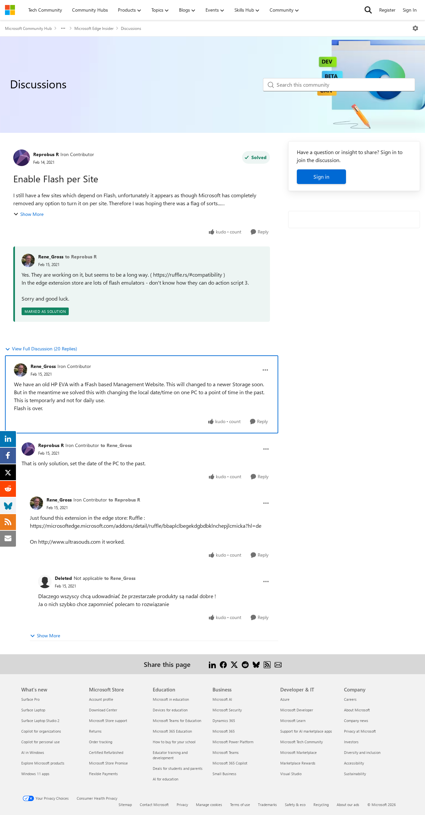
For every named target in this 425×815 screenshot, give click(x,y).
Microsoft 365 (223, 731)
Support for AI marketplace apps (306, 731)
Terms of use (240, 804)
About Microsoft (357, 709)
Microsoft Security (227, 709)
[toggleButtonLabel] (415, 28)
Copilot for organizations (41, 731)
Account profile (101, 699)
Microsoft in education (171, 699)
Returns (95, 731)
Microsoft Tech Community (301, 741)
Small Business (224, 773)
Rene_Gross (50, 256)
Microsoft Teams (225, 752)
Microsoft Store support (108, 720)
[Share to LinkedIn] (212, 664)
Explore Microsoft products (42, 763)
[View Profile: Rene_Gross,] (28, 260)
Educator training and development (170, 755)
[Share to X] (234, 664)
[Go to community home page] (10, 10)
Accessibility (354, 763)
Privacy (182, 804)
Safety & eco (295, 804)
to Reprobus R (81, 256)
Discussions (131, 28)
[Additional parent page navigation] (63, 28)
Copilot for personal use (40, 741)
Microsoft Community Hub (28, 28)
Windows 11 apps (35, 773)
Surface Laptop (33, 709)
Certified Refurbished (106, 752)
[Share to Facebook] (223, 664)
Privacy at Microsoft (360, 731)
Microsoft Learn (292, 720)
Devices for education (170, 709)
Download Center (103, 709)
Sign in (321, 176)
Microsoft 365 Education (172, 731)
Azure (285, 699)
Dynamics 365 (223, 720)
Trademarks (267, 804)
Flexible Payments (103, 773)
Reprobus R (46, 154)
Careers (350, 699)
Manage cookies (209, 804)
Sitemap (125, 804)
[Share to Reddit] (245, 664)
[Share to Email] (278, 664)
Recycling (321, 804)
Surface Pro (30, 699)
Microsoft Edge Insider (94, 28)
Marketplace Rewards (297, 763)
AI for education (165, 778)
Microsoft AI (222, 699)
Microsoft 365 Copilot (229, 763)
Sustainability (355, 773)
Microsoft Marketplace (298, 752)
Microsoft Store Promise (108, 763)
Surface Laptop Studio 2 (40, 720)
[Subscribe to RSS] (267, 664)
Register (387, 10)
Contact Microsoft (154, 804)
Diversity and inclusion (362, 752)
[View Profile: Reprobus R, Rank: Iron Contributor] (21, 157)
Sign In (410, 10)
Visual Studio (290, 773)
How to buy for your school (174, 741)
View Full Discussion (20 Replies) (44, 348)
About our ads (348, 804)
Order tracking (100, 741)
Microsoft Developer (296, 709)
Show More (31, 214)
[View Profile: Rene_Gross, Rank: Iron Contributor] (20, 370)
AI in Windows (32, 752)
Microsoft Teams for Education (177, 720)
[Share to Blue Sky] (256, 664)
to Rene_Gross (116, 445)
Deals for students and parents (178, 768)
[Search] (368, 10)
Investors (351, 741)
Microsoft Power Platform (232, 741)
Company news (356, 720)
